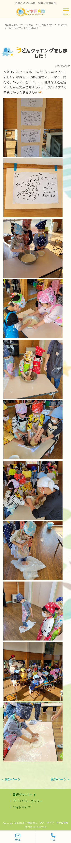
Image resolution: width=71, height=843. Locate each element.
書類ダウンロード (24, 795)
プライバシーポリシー (27, 801)
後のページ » (60, 779)
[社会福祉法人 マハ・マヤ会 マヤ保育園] (30, 11)
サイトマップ (22, 807)
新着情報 (62, 24)
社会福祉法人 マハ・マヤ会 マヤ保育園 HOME (29, 24)
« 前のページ (10, 779)
